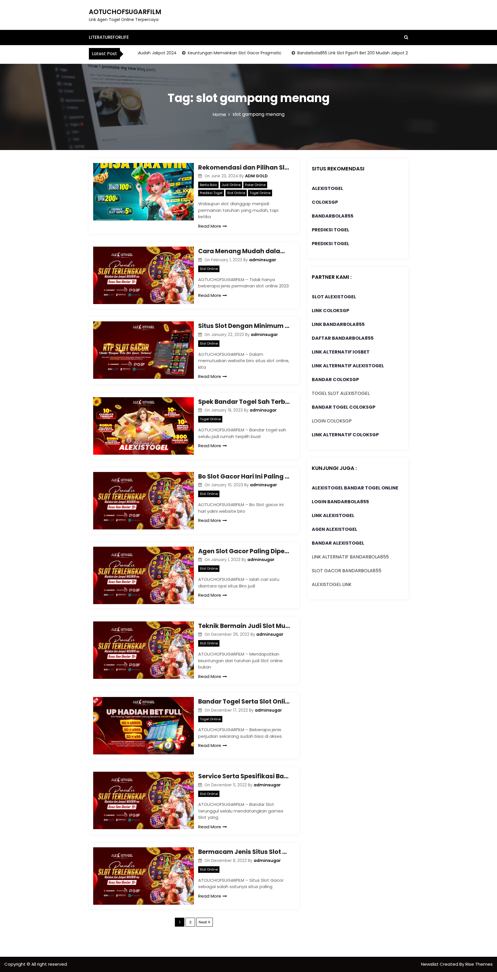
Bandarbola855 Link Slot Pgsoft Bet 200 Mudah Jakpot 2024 (338, 53)
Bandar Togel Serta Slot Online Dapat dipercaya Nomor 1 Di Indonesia (244, 701)
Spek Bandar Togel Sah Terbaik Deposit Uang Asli (244, 401)
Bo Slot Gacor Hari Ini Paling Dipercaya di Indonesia (244, 476)
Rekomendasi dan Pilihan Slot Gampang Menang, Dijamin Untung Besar (244, 167)
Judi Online (231, 185)
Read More (209, 226)
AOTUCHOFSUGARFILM (125, 11)
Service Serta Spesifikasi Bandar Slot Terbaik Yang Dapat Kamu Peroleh (244, 776)
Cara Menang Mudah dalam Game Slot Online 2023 (244, 251)
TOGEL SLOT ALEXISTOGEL (341, 393)
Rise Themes (479, 964)
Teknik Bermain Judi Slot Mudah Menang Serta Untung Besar (244, 626)
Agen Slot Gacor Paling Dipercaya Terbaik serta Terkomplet (244, 551)
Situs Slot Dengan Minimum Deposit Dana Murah (244, 326)
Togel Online (260, 193)
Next (203, 922)
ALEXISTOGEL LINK (331, 584)
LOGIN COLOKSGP (332, 421)
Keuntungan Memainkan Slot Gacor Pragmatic (216, 53)
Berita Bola (208, 185)
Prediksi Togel (211, 193)
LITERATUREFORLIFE (109, 37)
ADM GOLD (256, 176)
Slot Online (236, 193)
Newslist (430, 964)
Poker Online (255, 185)
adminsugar (262, 260)
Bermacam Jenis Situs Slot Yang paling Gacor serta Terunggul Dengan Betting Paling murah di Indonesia (244, 852)
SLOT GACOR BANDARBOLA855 (346, 570)
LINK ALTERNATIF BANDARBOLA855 (350, 557)
